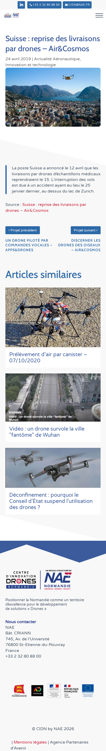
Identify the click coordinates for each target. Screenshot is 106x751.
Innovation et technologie (30, 64)
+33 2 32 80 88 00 (46, 4)
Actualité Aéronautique (57, 59)
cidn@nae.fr (79, 4)
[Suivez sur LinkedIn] (21, 5)
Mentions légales (31, 742)
